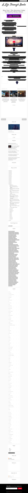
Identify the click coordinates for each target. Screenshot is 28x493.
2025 (9, 171)
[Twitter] (23, 88)
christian (9, 319)
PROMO (19, 13)
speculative (10, 413)
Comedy (15, 242)
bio (8, 301)
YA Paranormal (14, 283)
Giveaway (10, 249)
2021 (9, 175)
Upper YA (14, 278)
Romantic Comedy (15, 271)
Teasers (13, 277)
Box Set (14, 237)
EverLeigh (10, 458)
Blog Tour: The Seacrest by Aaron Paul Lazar (14, 191)
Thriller (16, 277)
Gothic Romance (10, 347)
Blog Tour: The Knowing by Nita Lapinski (14, 199)
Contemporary (11, 243)
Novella (9, 384)
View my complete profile (11, 459)
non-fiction (10, 383)
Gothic (15, 249)
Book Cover (10, 236)
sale (15, 272)
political (16, 265)
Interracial (10, 362)
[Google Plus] (21, 88)
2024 (9, 172)
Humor (15, 255)
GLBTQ (13, 249)
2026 (9, 170)
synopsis (10, 277)
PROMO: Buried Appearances (13, 204)
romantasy (10, 271)
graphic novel (10, 348)
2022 (9, 174)
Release (9, 398)
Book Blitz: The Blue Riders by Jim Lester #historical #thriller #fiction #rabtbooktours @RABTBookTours (13, 151)
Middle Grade (10, 261)
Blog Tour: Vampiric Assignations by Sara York (14, 206)
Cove (17, 244)
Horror (10, 255)
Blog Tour (13, 13)
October (11, 209)
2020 (9, 176)
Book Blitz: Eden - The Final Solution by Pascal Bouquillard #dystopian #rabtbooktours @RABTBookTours (13, 155)
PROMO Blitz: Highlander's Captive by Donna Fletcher (14, 196)
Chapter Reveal (10, 315)
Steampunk (9, 416)
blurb (9, 304)
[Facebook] (20, 88)
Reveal (9, 401)
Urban (16, 278)
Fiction (16, 248)
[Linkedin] (25, 88)
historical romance (11, 254)
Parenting (10, 265)
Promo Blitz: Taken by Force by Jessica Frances (14, 193)
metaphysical (13, 260)
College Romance (11, 242)
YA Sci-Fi (14, 284)
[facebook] (1, 0)
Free (18, 248)
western (9, 430)
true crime (10, 278)
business (15, 238)
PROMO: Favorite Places (12, 194)
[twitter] (2, 0)
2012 (9, 220)
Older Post (24, 119)
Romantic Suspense (11, 272)
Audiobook (9, 297)
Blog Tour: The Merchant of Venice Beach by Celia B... (14, 188)
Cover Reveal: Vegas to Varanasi (13, 207)
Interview (15, 13)
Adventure (12, 231)
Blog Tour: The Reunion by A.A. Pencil (14, 195)
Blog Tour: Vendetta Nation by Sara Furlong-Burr (14, 198)
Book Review (14, 236)
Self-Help (9, 412)
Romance (21, 13)
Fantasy (13, 248)
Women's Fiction (10, 431)
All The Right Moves (11, 232)
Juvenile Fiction (10, 365)
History (16, 254)
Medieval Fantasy (16, 259)
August (11, 211)
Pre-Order (15, 266)
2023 (9, 173)
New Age (9, 380)
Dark (9, 329)
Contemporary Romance (12, 244)
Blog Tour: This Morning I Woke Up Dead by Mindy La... (15, 200)
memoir (10, 260)
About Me (10, 449)
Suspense (9, 419)
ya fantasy (10, 283)
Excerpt (10, 248)
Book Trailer (10, 237)
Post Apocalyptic (11, 266)
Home (9, 448)
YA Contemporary (10, 434)
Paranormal (17, 13)
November (11, 208)
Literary (10, 259)
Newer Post (3, 119)
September (11, 210)
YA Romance (10, 284)
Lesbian (9, 366)
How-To (13, 255)
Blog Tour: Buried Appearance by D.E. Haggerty (14, 187)
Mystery (14, 261)
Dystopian (9, 333)
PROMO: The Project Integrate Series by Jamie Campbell (14, 203)
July (10, 212)
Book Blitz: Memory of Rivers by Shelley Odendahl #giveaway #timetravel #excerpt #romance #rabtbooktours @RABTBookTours (22, 99)
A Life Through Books (14, 5)
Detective (9, 330)
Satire (18, 272)
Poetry (13, 265)
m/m (12, 259)
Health (9, 351)
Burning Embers (11, 238)
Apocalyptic (16, 232)
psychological (13, 267)
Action (10, 231)
